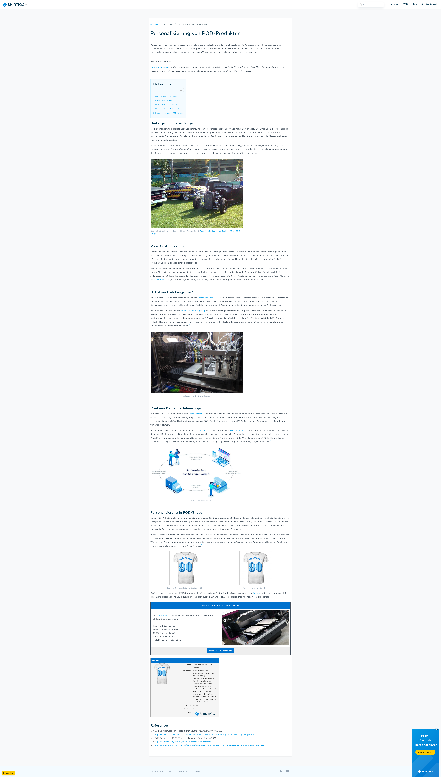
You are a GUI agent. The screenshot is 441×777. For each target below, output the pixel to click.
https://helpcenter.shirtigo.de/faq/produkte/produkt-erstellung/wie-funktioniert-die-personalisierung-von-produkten (210, 745)
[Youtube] (287, 771)
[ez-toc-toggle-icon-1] (180, 90)
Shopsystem (201, 430)
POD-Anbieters (237, 430)
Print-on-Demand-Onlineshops (168, 109)
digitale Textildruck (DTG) (192, 310)
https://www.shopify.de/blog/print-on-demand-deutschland (183, 741)
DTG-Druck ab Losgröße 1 (166, 104)
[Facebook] (281, 771)
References (159, 725)
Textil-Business (168, 24)
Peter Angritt (205, 231)
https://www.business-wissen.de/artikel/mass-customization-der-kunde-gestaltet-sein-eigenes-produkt (205, 734)
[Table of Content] (182, 90)
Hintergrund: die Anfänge (166, 96)
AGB (170, 771)
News (197, 771)
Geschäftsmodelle (197, 413)
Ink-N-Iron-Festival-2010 (223, 231)
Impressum (157, 771)
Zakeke (256, 593)
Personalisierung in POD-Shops (169, 113)
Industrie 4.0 (160, 279)
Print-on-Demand (159, 67)
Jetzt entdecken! (425, 752)
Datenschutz (183, 771)
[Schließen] (436, 729)
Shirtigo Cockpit (163, 615)
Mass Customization (164, 100)
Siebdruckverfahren (207, 297)
